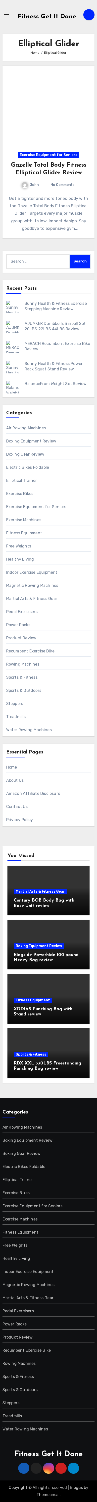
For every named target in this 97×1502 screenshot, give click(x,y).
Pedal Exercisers (22, 611)
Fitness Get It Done (47, 16)
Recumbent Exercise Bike (30, 651)
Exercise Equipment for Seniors (48, 155)
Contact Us (17, 806)
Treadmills (16, 716)
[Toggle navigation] (6, 15)
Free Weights (18, 546)
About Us (15, 780)
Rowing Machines (23, 664)
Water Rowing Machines (29, 729)
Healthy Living (20, 559)
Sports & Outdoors (23, 690)
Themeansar (48, 1494)
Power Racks (18, 624)
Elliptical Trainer (21, 480)
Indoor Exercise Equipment (31, 572)
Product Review (21, 638)
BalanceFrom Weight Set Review (56, 383)
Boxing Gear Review (25, 454)
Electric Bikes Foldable (27, 467)
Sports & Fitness (22, 677)
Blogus (76, 1487)
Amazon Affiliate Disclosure (33, 793)
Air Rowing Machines (26, 428)
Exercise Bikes (20, 493)
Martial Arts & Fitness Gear (31, 598)
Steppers (14, 703)
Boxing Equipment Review (31, 441)
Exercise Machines (23, 520)
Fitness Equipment (24, 533)
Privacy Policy (19, 819)
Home (11, 767)
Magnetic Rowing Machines (32, 585)
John (34, 185)
